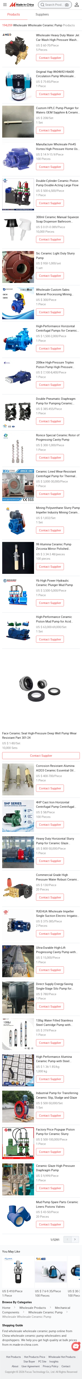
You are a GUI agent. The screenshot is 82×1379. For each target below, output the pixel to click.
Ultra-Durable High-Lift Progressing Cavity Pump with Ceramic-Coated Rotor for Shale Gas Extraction (57, 950)
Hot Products (13, 1357)
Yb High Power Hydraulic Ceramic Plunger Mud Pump (54, 582)
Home (6, 1308)
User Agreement (30, 1366)
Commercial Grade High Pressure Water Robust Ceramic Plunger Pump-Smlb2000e (57, 877)
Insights (54, 1361)
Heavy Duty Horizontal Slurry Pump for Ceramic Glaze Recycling (55, 840)
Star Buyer (29, 1361)
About (15, 1366)
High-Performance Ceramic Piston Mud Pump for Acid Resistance (54, 619)
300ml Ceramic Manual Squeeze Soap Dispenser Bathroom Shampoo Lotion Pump (57, 219)
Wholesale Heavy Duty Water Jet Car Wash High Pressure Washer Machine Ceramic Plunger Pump (57, 37)
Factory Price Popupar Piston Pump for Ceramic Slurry (55, 1131)
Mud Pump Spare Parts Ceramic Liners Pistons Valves (57, 1204)
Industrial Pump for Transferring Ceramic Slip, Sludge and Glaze (57, 1095)
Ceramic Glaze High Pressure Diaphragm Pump (55, 1168)
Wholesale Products (32, 1308)
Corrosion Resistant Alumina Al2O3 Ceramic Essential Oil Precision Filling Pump (55, 768)
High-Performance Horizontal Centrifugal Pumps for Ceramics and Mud (57, 328)
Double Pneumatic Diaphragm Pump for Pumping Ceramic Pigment (55, 401)
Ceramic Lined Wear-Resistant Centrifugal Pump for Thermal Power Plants (56, 473)
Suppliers (42, 14)
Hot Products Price (34, 1357)
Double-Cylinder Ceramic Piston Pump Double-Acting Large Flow (57, 183)
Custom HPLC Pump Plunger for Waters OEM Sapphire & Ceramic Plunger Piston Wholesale (57, 110)
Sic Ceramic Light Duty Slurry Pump (55, 255)
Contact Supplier (50, 58)
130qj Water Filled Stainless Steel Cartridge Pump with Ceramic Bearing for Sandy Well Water (57, 1022)
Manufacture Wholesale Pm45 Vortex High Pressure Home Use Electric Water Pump (57, 146)
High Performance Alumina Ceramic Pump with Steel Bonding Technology (54, 1059)
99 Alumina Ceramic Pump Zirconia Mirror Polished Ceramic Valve (53, 546)
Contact (66, 1366)
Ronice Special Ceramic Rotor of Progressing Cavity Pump (57, 437)
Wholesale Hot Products (62, 1357)
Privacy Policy (50, 1366)
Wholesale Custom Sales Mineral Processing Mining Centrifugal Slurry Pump (53, 292)
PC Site (42, 1361)
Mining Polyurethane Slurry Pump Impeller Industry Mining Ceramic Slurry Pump (58, 510)
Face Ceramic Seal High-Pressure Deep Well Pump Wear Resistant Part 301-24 (39, 735)
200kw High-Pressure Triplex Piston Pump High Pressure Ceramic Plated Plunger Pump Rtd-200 (55, 364)
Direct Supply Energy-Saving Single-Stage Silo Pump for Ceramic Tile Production (54, 986)
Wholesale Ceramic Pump (45, 1312)
